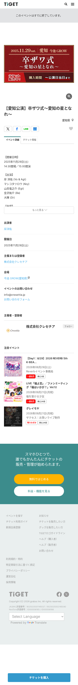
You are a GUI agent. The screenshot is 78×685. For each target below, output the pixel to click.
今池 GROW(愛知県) (16, 278)
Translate (41, 622)
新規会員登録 (13, 527)
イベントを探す (14, 515)
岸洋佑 (8, 228)
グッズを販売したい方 (51, 527)
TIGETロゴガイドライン (52, 533)
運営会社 (11, 576)
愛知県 (66, 120)
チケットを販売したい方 (52, 521)
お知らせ (44, 515)
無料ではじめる (39, 479)
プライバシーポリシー (18, 570)
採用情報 (11, 582)
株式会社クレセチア (15, 261)
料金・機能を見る (39, 491)
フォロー (68, 326)
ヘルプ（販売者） (48, 544)
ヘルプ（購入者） (48, 539)
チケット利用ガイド (17, 521)
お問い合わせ (46, 550)
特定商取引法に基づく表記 (20, 564)
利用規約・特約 (14, 559)
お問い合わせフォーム (17, 299)
